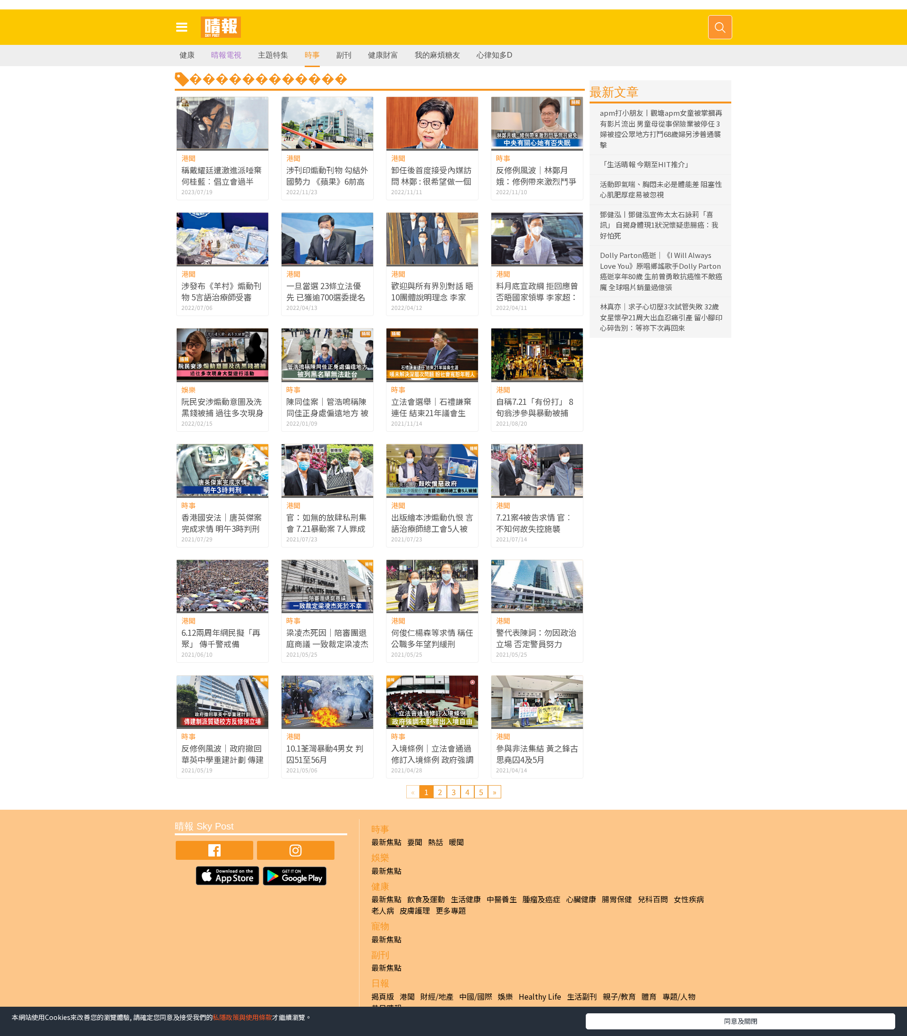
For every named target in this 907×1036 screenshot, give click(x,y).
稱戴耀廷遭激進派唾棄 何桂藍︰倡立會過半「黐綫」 (221, 181)
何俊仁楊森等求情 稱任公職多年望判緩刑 (432, 638)
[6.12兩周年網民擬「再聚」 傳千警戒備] (222, 585)
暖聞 (456, 842)
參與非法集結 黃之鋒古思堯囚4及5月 (537, 753)
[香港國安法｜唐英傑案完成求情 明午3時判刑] (222, 470)
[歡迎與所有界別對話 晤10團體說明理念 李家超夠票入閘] (432, 238)
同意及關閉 (740, 1021)
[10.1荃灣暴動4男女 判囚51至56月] (327, 701)
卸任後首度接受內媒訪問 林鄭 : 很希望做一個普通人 (431, 181)
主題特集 (273, 55)
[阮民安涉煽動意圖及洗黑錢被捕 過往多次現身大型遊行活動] (222, 354)
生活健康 (466, 899)
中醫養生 (502, 899)
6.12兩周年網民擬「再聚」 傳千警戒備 (220, 638)
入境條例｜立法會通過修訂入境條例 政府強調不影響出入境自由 (432, 759)
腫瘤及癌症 (541, 899)
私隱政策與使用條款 (242, 1017)
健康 (187, 55)
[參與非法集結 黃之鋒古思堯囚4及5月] (537, 701)
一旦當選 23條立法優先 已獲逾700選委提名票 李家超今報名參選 (325, 297)
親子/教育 (619, 996)
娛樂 (188, 389)
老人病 (382, 910)
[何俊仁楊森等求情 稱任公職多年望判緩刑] (432, 585)
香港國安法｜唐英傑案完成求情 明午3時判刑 (221, 522)
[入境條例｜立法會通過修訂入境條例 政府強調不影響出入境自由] (432, 701)
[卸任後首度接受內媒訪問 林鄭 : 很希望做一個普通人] (432, 122)
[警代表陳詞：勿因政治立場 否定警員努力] (537, 585)
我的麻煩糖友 (437, 55)
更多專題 (451, 910)
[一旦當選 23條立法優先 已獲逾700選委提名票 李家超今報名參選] (327, 238)
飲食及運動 (426, 899)
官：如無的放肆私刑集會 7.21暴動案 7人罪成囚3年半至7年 (326, 528)
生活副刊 (582, 996)
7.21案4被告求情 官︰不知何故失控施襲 (534, 522)
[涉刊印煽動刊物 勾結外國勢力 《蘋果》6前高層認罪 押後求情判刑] (327, 122)
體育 (649, 996)
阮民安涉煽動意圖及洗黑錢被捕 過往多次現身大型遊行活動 (222, 412)
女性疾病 (689, 899)
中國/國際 (475, 996)
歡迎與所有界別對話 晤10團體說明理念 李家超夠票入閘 (432, 297)
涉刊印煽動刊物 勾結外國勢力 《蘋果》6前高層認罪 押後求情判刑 (327, 181)
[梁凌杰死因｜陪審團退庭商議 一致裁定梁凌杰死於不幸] (327, 585)
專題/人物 (678, 996)
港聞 (188, 158)
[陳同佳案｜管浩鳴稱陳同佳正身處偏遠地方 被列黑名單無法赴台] (327, 354)
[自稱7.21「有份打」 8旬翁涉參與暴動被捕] (537, 354)
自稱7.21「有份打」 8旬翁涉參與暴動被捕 (534, 407)
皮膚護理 (415, 910)
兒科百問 (653, 899)
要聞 (414, 842)
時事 (312, 55)
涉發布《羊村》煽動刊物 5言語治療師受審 (221, 291)
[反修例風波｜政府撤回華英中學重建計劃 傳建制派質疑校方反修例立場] (222, 701)
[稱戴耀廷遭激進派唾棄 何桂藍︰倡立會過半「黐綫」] (222, 122)
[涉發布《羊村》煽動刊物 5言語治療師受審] (222, 238)
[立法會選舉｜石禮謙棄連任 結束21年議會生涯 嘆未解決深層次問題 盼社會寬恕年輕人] (432, 354)
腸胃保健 (617, 899)
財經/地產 (437, 996)
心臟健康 (581, 899)
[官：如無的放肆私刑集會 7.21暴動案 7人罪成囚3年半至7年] (327, 470)
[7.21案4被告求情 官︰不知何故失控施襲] (537, 470)
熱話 (435, 842)
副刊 (343, 55)
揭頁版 (382, 996)
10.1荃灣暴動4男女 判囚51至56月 (324, 753)
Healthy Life (540, 996)
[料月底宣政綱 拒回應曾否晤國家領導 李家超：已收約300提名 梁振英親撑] (537, 238)
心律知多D (495, 55)
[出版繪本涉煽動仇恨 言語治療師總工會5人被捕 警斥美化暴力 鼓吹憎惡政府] (432, 470)
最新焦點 (386, 842)
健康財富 (383, 55)
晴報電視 (226, 55)
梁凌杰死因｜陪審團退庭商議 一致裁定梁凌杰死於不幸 (327, 643)
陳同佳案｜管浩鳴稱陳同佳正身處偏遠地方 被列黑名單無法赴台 (327, 412)
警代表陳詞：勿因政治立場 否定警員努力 (536, 638)
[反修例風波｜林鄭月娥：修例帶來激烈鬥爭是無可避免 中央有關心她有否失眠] (537, 122)
